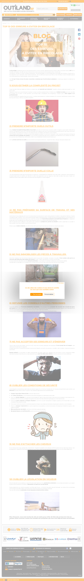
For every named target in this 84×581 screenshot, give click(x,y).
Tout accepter (37, 294)
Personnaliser (48, 294)
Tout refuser (61, 283)
